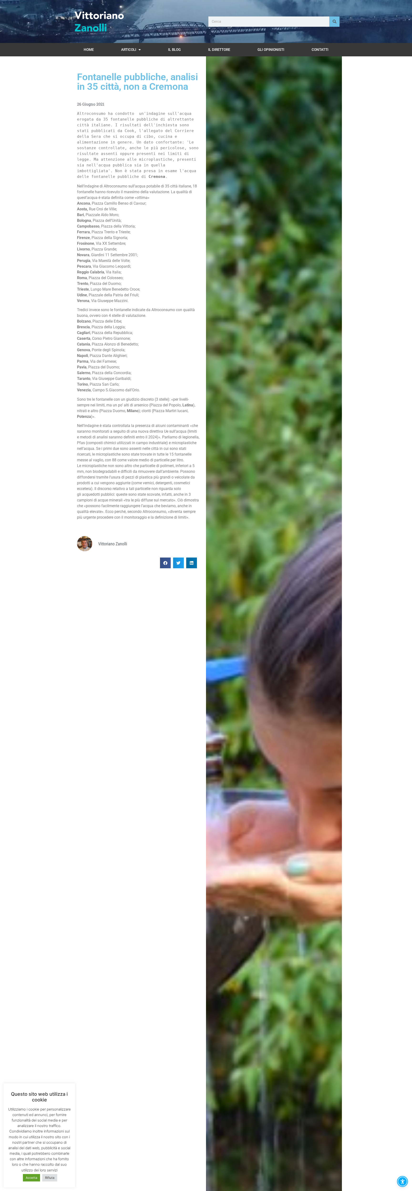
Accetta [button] (31, 1178)
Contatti (320, 50)
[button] (165, 563)
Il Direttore (219, 50)
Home (89, 50)
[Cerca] (334, 21)
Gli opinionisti (271, 50)
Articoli (128, 50)
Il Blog (174, 50)
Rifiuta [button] (49, 1178)
